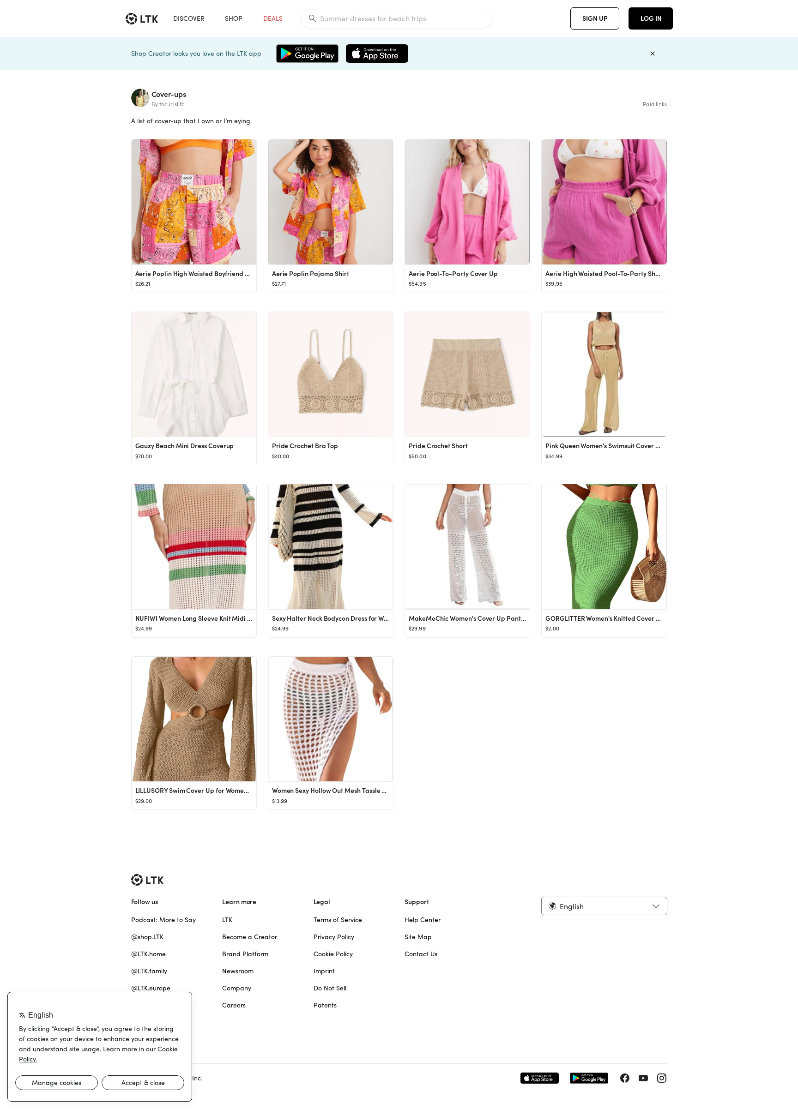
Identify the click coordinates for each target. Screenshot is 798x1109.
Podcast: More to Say (163, 920)
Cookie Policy (333, 954)
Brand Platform (245, 954)
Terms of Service (338, 920)
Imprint (324, 971)
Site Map (418, 937)
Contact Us (421, 954)
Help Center (423, 920)
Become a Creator (249, 937)
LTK (227, 920)
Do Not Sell (330, 988)
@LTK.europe (150, 988)
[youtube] (643, 1078)
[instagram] (661, 1078)
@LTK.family (149, 971)
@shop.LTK (147, 937)
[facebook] (624, 1078)
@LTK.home (148, 954)
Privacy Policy (334, 937)
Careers (234, 1005)
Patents (325, 1005)
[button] (604, 906)
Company (236, 988)
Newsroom (238, 971)
